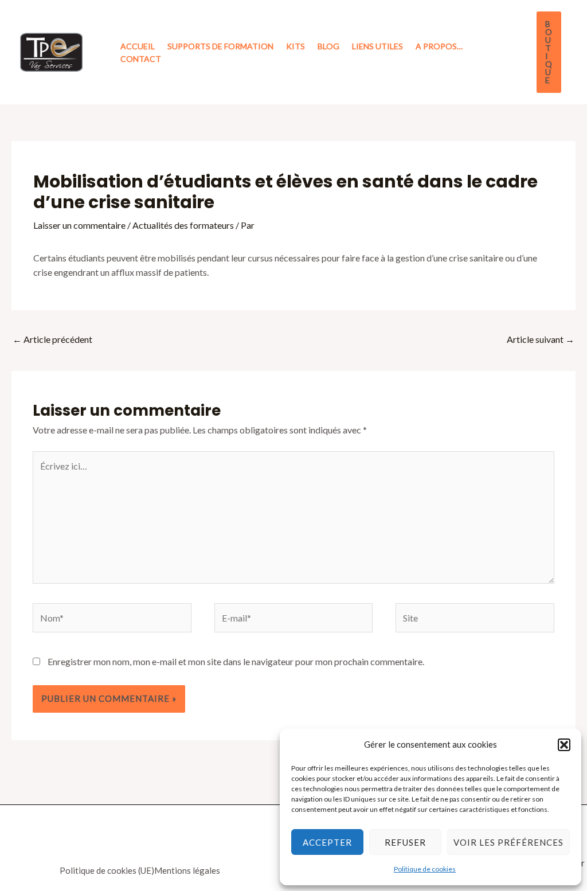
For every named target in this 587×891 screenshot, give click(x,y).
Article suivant (540, 339)
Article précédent (52, 339)
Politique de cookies (425, 869)
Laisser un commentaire (79, 225)
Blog (328, 46)
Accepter (327, 842)
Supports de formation (220, 46)
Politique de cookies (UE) (107, 870)
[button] (564, 745)
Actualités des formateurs (183, 225)
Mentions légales (187, 870)
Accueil (137, 46)
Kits (295, 46)
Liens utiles (377, 46)
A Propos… (439, 46)
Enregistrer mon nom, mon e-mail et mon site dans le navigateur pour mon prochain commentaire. (236, 661)
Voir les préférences (508, 842)
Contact (140, 59)
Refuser (405, 842)
